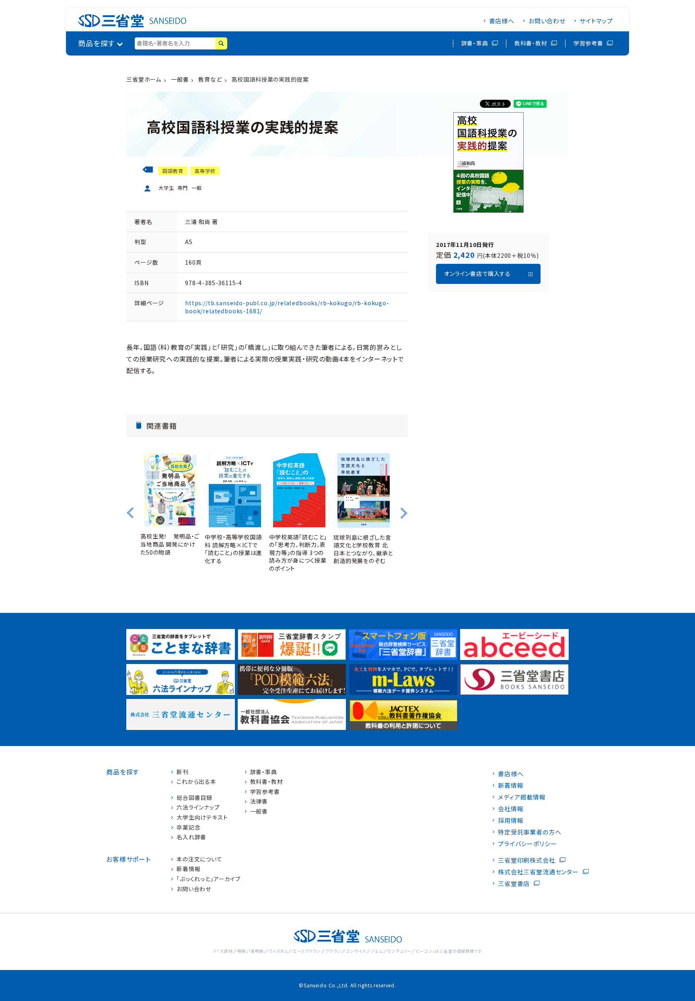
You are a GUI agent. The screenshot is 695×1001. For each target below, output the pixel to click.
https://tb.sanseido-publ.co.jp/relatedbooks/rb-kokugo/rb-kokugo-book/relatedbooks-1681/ (287, 307)
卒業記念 (188, 827)
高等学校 (205, 170)
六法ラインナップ (198, 807)
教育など (210, 79)
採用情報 (510, 820)
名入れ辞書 (191, 837)
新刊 (183, 772)
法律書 (259, 801)
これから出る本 (196, 781)
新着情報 (188, 869)
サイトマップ (596, 20)
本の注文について (199, 859)
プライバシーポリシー (527, 843)
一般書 (180, 79)
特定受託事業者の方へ (529, 832)
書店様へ (501, 20)
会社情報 (510, 808)
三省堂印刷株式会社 (526, 860)
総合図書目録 (194, 798)
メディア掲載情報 (522, 797)
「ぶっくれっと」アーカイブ (209, 879)
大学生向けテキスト (202, 817)
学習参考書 (588, 43)
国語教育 (172, 170)
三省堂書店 (514, 883)
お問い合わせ (546, 20)
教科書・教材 (530, 43)
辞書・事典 (474, 43)
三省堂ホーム (143, 79)
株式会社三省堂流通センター (538, 871)
